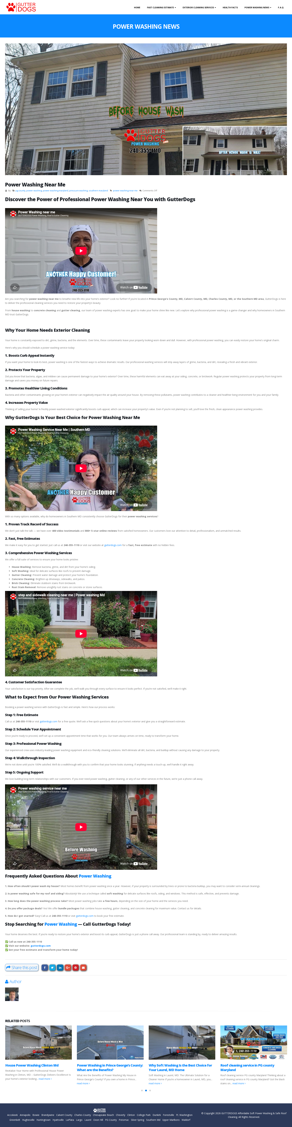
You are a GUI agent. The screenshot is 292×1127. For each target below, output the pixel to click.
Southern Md (153, 1119)
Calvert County (64, 1115)
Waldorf (186, 1119)
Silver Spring (137, 1119)
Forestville (168, 1115)
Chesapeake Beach (103, 1115)
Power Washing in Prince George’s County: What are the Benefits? (38, 1067)
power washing (34, 190)
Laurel (87, 1119)
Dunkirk (157, 1115)
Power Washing (95, 876)
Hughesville (28, 1119)
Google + (68, 968)
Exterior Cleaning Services (198, 7)
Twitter (52, 968)
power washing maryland (55, 190)
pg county (20, 190)
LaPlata (70, 1119)
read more (11, 1083)
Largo (79, 1119)
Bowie (35, 1115)
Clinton (131, 1115)
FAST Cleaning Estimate (160, 7)
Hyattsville (58, 1119)
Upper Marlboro (171, 1119)
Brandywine (47, 1115)
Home (137, 7)
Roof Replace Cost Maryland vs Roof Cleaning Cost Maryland (249, 1067)
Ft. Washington (184, 1115)
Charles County (82, 1115)
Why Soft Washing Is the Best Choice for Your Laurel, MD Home (108, 1067)
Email (83, 968)
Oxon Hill (98, 1119)
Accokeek (12, 1115)
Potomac (124, 1119)
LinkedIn (60, 968)
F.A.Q (281, 7)
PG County (111, 1119)
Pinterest (75, 968)
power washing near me (125, 190)
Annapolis (25, 1115)
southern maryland (98, 190)
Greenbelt (14, 1119)
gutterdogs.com (113, 545)
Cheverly (120, 1115)
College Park (144, 1115)
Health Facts (230, 7)
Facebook (45, 968)
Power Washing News (257, 7)
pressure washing (78, 190)
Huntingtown (43, 1119)
